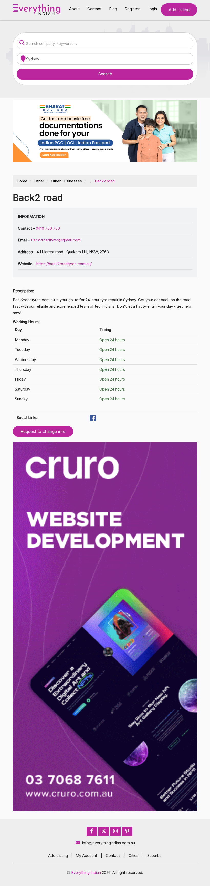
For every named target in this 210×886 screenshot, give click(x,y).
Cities (134, 855)
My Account (86, 855)
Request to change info (43, 431)
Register (132, 8)
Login (152, 8)
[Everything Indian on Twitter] (103, 831)
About (74, 8)
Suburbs (154, 855)
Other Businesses (66, 181)
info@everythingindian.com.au (108, 842)
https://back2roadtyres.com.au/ (64, 263)
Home (22, 181)
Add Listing (179, 9)
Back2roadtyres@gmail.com (56, 240)
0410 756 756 (48, 228)
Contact (94, 8)
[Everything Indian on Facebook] (91, 831)
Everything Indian (86, 872)
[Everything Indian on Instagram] (115, 831)
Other (39, 181)
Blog (113, 8)
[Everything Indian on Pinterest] (127, 831)
